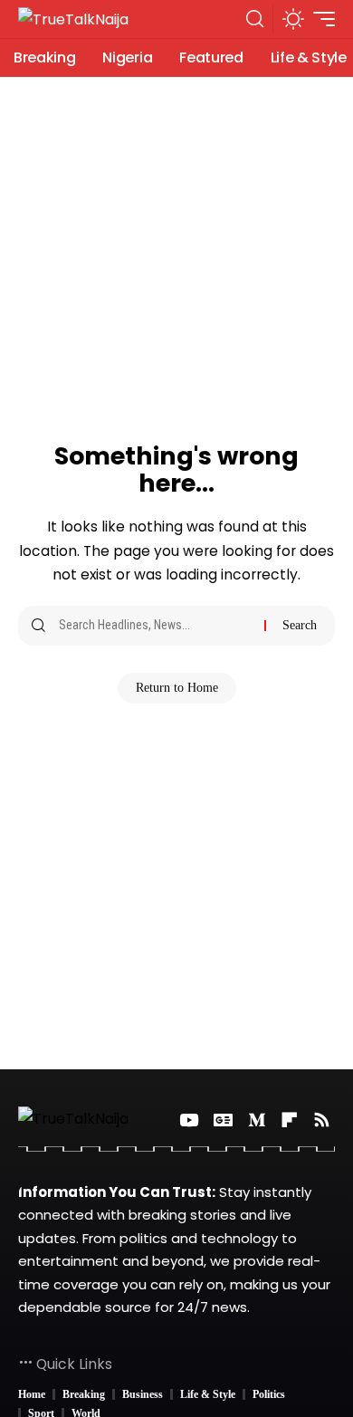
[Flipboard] (289, 1120)
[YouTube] (189, 1120)
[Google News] (223, 1120)
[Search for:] (154, 626)
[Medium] (256, 1120)
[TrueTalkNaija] (73, 19)
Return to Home (177, 687)
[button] (255, 19)
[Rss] (322, 1120)
